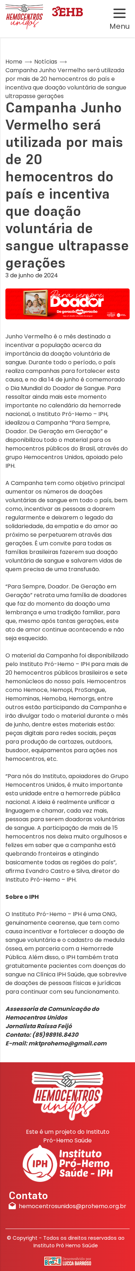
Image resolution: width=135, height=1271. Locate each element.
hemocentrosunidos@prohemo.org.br (72, 1206)
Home (13, 61)
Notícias (45, 61)
